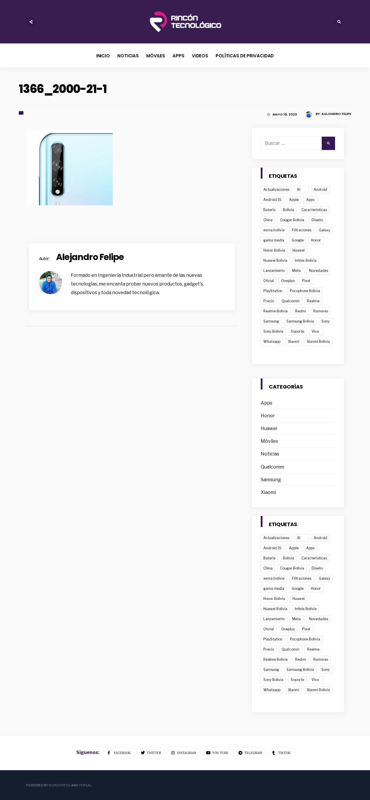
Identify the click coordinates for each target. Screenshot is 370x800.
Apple (294, 199)
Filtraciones (301, 230)
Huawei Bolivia (275, 260)
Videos (200, 56)
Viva (315, 331)
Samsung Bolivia (300, 321)
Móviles (155, 56)
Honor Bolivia (274, 250)
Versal (85, 785)
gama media (273, 240)
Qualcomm (290, 301)
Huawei (299, 250)
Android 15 (272, 199)
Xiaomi (293, 341)
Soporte (297, 331)
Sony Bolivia (273, 331)
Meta (296, 270)
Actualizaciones (276, 189)
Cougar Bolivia (292, 220)
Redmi (300, 311)
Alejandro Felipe (336, 113)
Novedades (318, 270)
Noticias (128, 56)
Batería (269, 210)
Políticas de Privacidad (245, 56)
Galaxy (324, 230)
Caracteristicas (314, 210)
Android (320, 189)
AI (298, 189)
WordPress (60, 785)
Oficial (268, 281)
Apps (178, 56)
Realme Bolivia (275, 311)
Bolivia (288, 210)
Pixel (306, 281)
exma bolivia (273, 230)
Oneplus (288, 281)
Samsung (271, 321)
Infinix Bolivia (306, 260)
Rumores (320, 311)
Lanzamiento (274, 270)
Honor (316, 240)
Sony (325, 321)
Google (298, 240)
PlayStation (272, 291)
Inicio (103, 56)
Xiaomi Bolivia (318, 341)
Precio (268, 301)
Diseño (317, 220)
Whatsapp (271, 341)
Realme (313, 301)
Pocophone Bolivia (305, 291)
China (268, 220)
